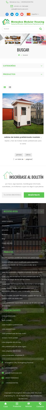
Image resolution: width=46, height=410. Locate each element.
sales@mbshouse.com (19, 9)
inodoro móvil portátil (10, 338)
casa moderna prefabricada (12, 325)
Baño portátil (6, 320)
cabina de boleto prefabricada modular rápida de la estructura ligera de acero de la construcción (24, 137)
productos (5, 226)
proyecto (5, 230)
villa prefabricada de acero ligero (14, 347)
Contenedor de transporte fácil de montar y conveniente (23, 284)
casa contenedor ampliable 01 (13, 355)
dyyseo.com (23, 399)
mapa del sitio (7, 243)
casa (3, 217)
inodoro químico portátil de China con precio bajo (20, 258)
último (28, 155)
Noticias (5, 234)
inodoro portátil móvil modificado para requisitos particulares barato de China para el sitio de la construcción (20, 265)
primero (19, 155)
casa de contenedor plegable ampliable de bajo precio (22, 272)
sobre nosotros (7, 221)
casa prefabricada (8, 316)
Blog (3, 239)
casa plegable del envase (11, 342)
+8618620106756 (27, 2)
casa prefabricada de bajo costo (14, 333)
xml (3, 247)
